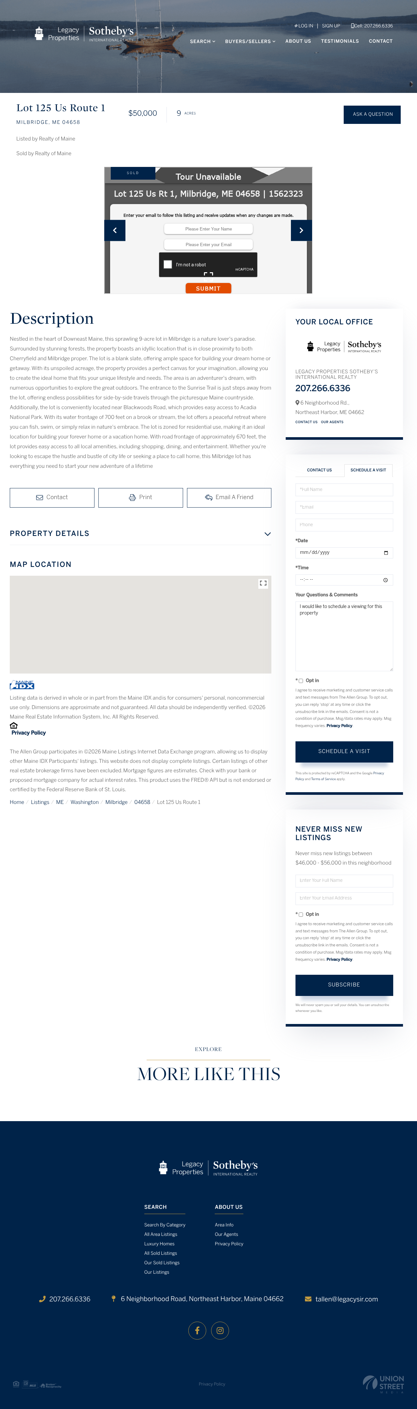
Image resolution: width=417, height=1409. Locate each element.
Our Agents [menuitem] (226, 1235)
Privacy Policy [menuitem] (229, 1244)
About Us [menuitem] (298, 41)
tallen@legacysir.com (346, 1300)
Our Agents (332, 422)
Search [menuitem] (200, 42)
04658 (142, 802)
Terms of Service (323, 779)
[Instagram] (220, 1331)
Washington (84, 802)
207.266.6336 (323, 389)
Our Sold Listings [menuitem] (162, 1263)
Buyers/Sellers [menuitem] (248, 42)
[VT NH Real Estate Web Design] (383, 1384)
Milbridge (117, 802)
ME (60, 802)
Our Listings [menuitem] (156, 1272)
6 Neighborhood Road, (201, 1299)
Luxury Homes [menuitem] (159, 1244)
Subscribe (344, 985)
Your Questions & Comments (326, 595)
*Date (301, 541)
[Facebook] (197, 1331)
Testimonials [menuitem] (340, 41)
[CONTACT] (372, 115)
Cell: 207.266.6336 (373, 26)
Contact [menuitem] (381, 41)
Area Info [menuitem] (224, 1225)
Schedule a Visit (368, 470)
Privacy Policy (28, 733)
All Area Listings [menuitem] (160, 1235)
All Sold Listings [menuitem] (160, 1254)
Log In (305, 26)
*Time (302, 568)
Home (17, 802)
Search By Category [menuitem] (165, 1225)
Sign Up (331, 26)
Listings (40, 802)
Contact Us (306, 422)
